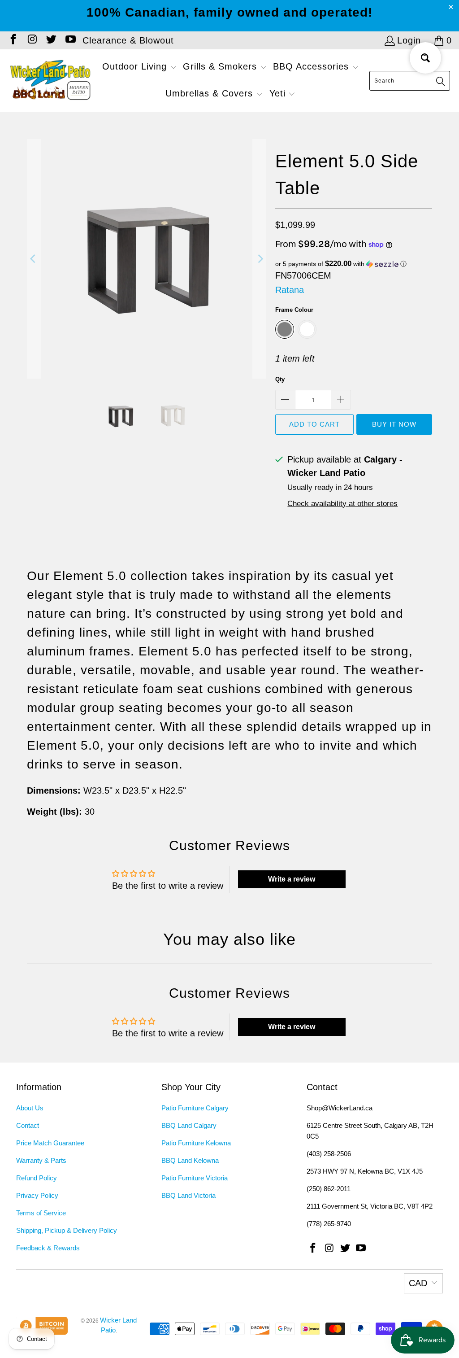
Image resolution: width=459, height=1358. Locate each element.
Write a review (291, 879)
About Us (29, 1108)
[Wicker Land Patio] (50, 81)
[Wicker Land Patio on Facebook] (12, 40)
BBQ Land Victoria (188, 1195)
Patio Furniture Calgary (195, 1108)
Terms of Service (41, 1213)
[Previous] (33, 259)
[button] (139, 67)
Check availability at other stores (342, 503)
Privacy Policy (37, 1195)
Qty (280, 379)
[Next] (259, 259)
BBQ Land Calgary (189, 1125)
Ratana (289, 290)
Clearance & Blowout (128, 40)
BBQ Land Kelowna (190, 1160)
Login (409, 40)
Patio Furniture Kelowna (196, 1143)
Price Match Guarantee (50, 1143)
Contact (27, 1125)
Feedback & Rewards (48, 1248)
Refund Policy (36, 1178)
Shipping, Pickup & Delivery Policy (66, 1230)
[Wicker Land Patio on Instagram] (31, 40)
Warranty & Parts (41, 1160)
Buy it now (394, 424)
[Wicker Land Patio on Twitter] (50, 40)
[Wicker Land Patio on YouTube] (69, 40)
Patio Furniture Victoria (194, 1178)
